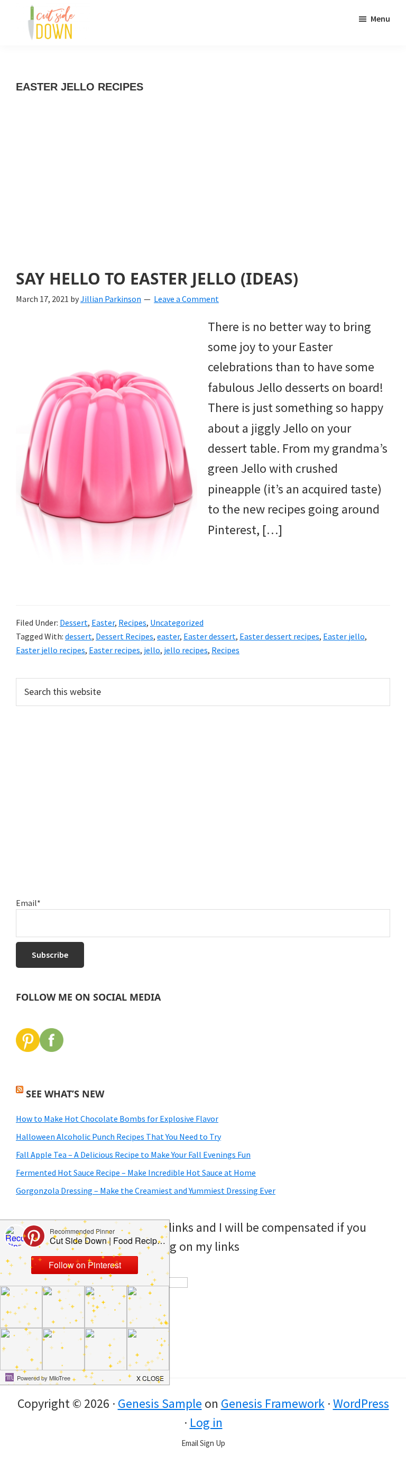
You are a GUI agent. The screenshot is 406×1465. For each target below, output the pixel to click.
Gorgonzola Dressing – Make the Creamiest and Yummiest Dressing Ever (145, 1190)
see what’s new (65, 1093)
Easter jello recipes (50, 650)
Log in (206, 1422)
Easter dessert (209, 636)
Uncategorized (177, 622)
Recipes (132, 622)
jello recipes (186, 650)
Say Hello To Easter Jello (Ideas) (157, 278)
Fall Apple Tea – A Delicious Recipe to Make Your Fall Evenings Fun (133, 1154)
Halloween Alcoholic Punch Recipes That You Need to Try (118, 1136)
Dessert (74, 622)
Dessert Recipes (124, 636)
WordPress (361, 1403)
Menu (380, 18)
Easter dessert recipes (279, 636)
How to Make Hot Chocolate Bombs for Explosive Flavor (117, 1118)
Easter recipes (114, 650)
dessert (78, 636)
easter (168, 636)
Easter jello (344, 636)
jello (152, 650)
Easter (103, 622)
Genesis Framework (273, 1403)
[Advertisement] (203, 191)
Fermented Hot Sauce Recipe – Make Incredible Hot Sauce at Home (136, 1172)
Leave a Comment (186, 299)
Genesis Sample (160, 1403)
